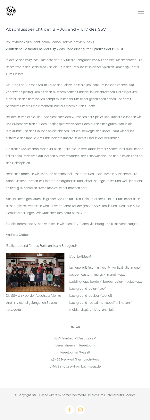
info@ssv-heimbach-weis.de (80, 366)
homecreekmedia (74, 395)
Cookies (130, 395)
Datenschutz (113, 395)
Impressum (95, 395)
